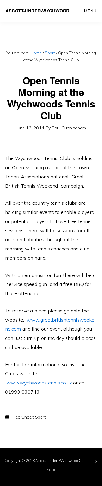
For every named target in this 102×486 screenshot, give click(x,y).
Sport (40, 417)
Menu (90, 11)
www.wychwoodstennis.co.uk (39, 383)
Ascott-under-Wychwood (37, 11)
